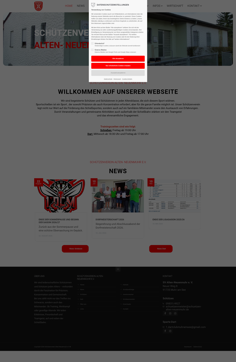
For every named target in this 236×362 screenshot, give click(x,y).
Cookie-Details (127, 79)
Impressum (117, 79)
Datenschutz (108, 79)
